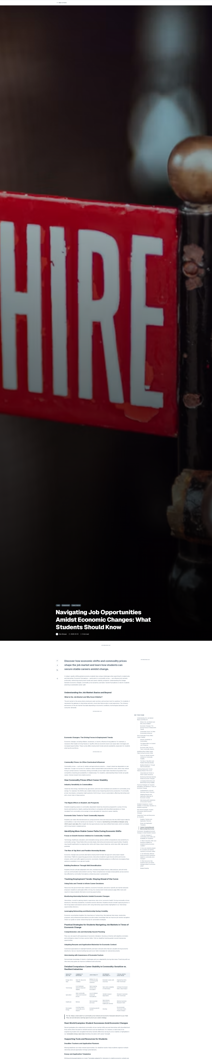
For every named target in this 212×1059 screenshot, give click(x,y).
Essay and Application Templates (146, 824)
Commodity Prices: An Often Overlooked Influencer (147, 732)
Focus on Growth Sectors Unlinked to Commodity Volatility (147, 757)
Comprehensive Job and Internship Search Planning (147, 791)
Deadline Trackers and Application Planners (146, 820)
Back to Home (63, 2)
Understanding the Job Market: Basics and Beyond (145, 718)
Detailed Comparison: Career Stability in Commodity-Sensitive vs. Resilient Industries (146, 805)
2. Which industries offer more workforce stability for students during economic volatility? (148, 843)
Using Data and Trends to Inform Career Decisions (147, 773)
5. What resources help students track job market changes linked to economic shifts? (147, 863)
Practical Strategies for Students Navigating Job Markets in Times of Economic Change (146, 786)
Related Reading (144, 868)
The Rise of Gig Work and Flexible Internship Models (147, 761)
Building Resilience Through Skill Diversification (147, 765)
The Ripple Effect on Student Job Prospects (147, 744)
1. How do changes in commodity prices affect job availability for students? (147, 836)
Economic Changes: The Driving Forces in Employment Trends (148, 727)
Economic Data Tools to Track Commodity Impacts (147, 748)
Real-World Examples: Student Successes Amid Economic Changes (145, 811)
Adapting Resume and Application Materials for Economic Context (146, 796)
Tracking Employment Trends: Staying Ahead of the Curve (145, 769)
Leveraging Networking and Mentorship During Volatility (147, 781)
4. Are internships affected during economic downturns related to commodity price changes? (147, 856)
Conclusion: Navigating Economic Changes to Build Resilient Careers (146, 832)
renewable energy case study (76, 1034)
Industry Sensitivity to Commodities (146, 740)
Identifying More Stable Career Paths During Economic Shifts (145, 752)
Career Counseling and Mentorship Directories (147, 828)
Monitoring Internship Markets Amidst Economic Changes (148, 777)
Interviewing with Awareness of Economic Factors (147, 801)
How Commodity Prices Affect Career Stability (145, 736)
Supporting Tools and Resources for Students (146, 816)
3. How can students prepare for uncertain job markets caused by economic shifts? (148, 849)
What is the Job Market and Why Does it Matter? (147, 722)
